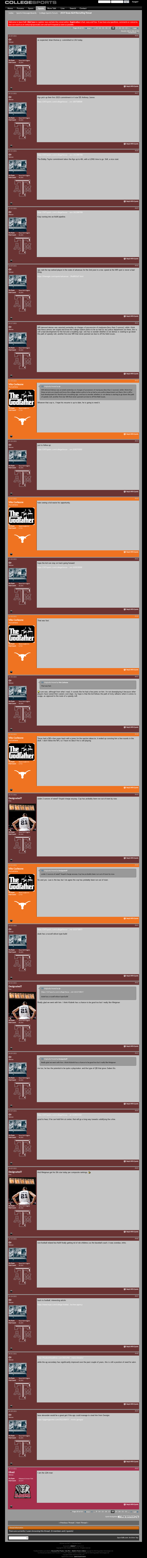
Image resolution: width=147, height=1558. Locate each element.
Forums (20, 8)
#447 (136, 1296)
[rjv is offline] (18, 52)
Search (73, 8)
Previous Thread (67, 1523)
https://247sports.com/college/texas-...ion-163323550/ (59, 567)
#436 (136, 616)
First (88, 28)
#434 (136, 498)
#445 (136, 1168)
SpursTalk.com (122, 1538)
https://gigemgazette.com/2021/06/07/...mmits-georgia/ (60, 1420)
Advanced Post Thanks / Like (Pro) (60, 1551)
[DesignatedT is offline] (22, 817)
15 (103, 28)
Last (135, 28)
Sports (41, 8)
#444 (136, 1111)
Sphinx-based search (80, 1556)
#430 (136, 266)
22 (126, 28)
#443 (136, 1053)
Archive (132, 1538)
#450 (136, 1468)
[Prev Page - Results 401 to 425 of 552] (92, 28)
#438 (136, 734)
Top (137, 1517)
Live (62, 8)
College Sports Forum (48, 13)
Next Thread (81, 1523)
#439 (136, 794)
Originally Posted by (52, 386)
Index (11, 13)
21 (123, 28)
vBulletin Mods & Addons (78, 1551)
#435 (136, 559)
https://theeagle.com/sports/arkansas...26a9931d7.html (60, 276)
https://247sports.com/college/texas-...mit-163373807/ (59, 929)
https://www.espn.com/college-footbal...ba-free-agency (60, 1305)
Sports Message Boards (26, 13)
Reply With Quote (132, 86)
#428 (136, 151)
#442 (136, 983)
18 (113, 28)
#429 (136, 208)
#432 (136, 381)
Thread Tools (132, 32)
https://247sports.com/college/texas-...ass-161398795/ (60, 155)
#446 (136, 1239)
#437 (136, 677)
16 (106, 28)
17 (110, 28)
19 (117, 28)
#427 (136, 93)
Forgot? (135, 2)
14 (100, 28)
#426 (136, 36)
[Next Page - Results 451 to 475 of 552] (131, 28)
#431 (136, 323)
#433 (136, 441)
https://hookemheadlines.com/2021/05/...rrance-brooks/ (60, 1358)
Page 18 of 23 (78, 28)
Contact (83, 8)
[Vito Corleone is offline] (21, 398)
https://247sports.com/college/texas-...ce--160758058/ (59, 102)
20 (120, 28)
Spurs (30, 8)
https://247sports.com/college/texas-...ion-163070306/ (59, 449)
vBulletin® (73, 1546)
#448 (136, 1353)
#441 (136, 925)
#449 (136, 1411)
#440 (136, 865)
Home (10, 8)
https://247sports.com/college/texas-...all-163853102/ (59, 1115)
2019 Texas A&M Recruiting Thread (76, 13)
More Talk (51, 8)
